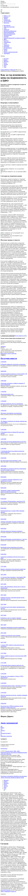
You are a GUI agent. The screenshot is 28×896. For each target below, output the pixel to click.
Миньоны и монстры (6, 735)
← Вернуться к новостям (7, 335)
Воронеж (6, 61)
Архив (5, 50)
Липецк (6, 64)
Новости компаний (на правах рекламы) (14, 38)
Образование (7, 42)
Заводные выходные (9, 26)
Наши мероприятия (9, 32)
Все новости (7, 25)
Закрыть (3, 355)
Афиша (6, 18)
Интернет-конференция (10, 31)
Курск (5, 63)
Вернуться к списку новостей (8, 353)
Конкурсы (6, 22)
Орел (5, 65)
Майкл (2, 727)
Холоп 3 (3, 729)
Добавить (3, 346)
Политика (6, 46)
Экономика (7, 53)
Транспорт (6, 45)
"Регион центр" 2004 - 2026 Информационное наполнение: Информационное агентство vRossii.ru (14, 752)
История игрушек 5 (6, 732)
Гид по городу (7, 21)
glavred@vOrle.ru (5, 890)
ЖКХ (5, 39)
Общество (6, 29)
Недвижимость (8, 47)
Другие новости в (19, 335)
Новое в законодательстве (11, 52)
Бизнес (5, 49)
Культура (6, 40)
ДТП (5, 28)
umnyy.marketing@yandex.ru (8, 891)
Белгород (6, 58)
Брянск (5, 60)
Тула (5, 67)
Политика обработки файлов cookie (14, 777)
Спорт (5, 43)
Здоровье (6, 36)
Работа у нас (7, 15)
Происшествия (8, 35)
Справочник (7, 20)
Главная (3, 69)
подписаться (4, 748)
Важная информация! (9, 33)
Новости (6, 17)
